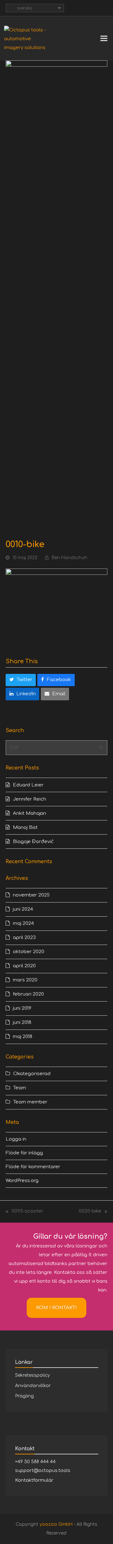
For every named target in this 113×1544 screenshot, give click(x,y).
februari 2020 (28, 994)
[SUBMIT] (101, 747)
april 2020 (24, 966)
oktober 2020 (28, 951)
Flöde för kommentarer (33, 1166)
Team (19, 1088)
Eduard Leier (28, 785)
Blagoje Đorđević (33, 841)
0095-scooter (24, 1212)
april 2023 (24, 937)
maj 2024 (23, 923)
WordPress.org (22, 1180)
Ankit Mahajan (29, 813)
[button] (103, 38)
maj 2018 (22, 1036)
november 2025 (31, 895)
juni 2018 (22, 1022)
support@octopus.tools (42, 1470)
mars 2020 (25, 980)
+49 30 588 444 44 (35, 1461)
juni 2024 (23, 909)
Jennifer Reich (29, 799)
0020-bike (90, 1212)
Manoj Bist (25, 827)
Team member (30, 1102)
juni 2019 (22, 1008)
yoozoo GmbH (56, 1524)
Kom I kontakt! (56, 1307)
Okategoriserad (32, 1073)
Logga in (16, 1139)
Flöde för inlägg (24, 1153)
